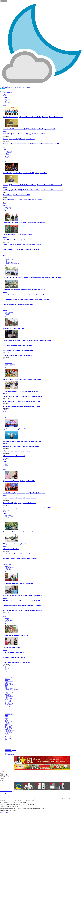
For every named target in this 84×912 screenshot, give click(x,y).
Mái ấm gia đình (8, 705)
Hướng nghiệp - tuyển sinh (10, 364)
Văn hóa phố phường (9, 704)
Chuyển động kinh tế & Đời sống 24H (12, 263)
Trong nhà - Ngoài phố (9, 703)
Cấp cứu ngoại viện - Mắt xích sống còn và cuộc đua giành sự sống (22, 441)
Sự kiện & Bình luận (9, 151)
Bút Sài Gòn (7, 156)
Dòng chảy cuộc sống (9, 620)
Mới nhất (5, 131)
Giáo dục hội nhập (8, 365)
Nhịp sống (7, 463)
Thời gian (2, 774)
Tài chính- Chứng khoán (9, 259)
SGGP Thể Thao (9, 87)
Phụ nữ (4, 613)
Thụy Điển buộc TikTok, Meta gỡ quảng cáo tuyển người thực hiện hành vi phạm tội (27, 340)
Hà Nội (6, 739)
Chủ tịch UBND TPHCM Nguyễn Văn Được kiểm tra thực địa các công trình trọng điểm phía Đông (32, 277)
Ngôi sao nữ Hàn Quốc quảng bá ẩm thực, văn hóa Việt (19, 481)
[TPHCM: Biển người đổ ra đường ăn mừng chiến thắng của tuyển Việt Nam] (11, 170)
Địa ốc (6, 258)
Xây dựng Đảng (8, 101)
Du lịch (6, 260)
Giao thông (7, 154)
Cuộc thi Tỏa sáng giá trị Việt (10, 750)
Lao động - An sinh (6, 561)
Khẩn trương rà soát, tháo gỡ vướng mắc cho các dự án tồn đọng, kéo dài (24, 289)
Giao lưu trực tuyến (8, 751)
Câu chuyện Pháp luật (9, 208)
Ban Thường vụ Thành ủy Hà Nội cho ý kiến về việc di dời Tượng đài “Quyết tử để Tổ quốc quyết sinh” (33, 190)
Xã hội (4, 147)
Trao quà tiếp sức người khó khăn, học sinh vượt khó (18, 583)
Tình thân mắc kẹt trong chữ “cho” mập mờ (15, 635)
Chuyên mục (2, 775)
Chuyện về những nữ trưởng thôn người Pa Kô (16, 662)
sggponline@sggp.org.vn (10, 794)
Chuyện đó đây (8, 314)
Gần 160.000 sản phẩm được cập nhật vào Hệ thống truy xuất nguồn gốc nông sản (26, 299)
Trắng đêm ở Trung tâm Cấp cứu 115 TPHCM (16, 451)
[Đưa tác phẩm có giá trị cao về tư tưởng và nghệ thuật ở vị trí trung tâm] (11, 490)
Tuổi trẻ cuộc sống (8, 155)
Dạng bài (2, 776)
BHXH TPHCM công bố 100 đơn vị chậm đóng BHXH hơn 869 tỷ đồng (23, 600)
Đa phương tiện (8, 709)
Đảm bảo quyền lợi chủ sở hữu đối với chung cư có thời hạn (20, 558)
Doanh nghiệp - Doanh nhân (10, 262)
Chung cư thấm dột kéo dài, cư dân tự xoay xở (16, 553)
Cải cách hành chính (8, 152)
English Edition (3, 87)
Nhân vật (6, 464)
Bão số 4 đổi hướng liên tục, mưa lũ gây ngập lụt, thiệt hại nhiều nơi (22, 199)
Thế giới (4, 307)
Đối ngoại (7, 102)
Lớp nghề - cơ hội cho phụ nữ (11, 647)
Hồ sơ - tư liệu (7, 313)
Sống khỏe (5, 409)
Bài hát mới (7, 745)
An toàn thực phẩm (8, 413)
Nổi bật (4, 105)
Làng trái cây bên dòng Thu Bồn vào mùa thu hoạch (18, 304)
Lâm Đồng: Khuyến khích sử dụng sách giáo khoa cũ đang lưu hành (22, 379)
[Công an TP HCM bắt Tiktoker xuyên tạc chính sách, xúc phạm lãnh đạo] (11, 220)
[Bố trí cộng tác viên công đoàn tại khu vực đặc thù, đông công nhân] (11, 593)
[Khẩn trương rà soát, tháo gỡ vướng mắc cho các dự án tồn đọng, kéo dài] (11, 287)
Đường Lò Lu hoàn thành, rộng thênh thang (15, 544)
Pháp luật (4, 203)
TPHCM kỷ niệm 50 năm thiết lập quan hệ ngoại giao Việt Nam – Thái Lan (25, 134)
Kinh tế (4, 252)
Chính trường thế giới (9, 312)
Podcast (6, 748)
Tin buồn (6, 157)
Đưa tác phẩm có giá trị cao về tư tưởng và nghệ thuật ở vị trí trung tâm (24, 493)
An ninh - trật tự (8, 207)
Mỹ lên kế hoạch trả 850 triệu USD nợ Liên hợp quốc (18, 350)
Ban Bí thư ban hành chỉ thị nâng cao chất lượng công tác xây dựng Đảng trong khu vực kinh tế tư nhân (33, 117)
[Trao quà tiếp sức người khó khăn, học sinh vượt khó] (11, 581)
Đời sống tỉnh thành (8, 738)
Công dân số (7, 706)
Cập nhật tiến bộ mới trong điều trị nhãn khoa (16, 429)
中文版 (23, 87)
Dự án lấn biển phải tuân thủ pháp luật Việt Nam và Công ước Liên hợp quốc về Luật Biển (29, 129)
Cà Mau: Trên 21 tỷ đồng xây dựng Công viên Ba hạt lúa (19, 503)
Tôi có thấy (7, 702)
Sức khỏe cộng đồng (9, 414)
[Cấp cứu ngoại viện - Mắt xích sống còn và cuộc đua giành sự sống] (11, 438)
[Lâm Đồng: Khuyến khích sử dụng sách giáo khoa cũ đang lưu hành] (11, 376)
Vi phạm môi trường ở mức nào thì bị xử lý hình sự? (18, 531)
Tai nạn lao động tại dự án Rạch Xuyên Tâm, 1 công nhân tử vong (22, 244)
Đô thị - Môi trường (8, 708)
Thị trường (7, 257)
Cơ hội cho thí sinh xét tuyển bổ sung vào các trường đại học (20, 391)
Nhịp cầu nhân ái (8, 724)
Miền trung (7, 741)
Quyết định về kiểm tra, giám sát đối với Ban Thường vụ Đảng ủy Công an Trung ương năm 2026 (31, 143)
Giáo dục (4, 358)
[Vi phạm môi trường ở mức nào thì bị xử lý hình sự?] (11, 529)
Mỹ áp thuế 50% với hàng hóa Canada (14, 328)
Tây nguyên (7, 742)
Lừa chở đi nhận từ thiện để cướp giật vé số (15, 239)
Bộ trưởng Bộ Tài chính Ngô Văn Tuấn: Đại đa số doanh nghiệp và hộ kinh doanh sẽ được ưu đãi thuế (32, 185)
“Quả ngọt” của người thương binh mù (14, 657)
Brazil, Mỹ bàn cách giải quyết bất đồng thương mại (18, 345)
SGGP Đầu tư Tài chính (17, 87)
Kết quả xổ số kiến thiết (9, 754)
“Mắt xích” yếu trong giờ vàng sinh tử (14, 456)
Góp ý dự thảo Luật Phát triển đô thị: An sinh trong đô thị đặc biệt (22, 610)
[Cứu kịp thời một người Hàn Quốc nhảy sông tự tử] (11, 232)
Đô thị (6, 153)
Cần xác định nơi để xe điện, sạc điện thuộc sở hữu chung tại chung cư (23, 294)
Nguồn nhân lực (8, 568)
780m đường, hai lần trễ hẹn (11, 549)
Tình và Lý (7, 619)
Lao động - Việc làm (8, 569)
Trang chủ (4, 94)
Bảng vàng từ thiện (8, 727)
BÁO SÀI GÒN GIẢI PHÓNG (6, 92)
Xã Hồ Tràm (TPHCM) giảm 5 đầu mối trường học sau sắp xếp (21, 401)
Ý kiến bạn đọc (8, 515)
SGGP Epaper (27, 87)
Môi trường (7, 158)
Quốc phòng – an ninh (9, 99)
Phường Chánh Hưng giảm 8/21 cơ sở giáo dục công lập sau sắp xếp (22, 396)
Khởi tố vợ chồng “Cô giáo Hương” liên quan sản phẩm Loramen (22, 249)
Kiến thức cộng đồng (9, 707)
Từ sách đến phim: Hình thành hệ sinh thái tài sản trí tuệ (19, 498)
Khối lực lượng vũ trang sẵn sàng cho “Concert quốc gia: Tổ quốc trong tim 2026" (27, 507)
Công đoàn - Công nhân (9, 567)
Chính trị (4, 95)
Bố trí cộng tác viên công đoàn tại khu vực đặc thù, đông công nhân (22, 595)
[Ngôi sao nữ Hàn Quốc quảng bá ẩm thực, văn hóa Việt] (11, 478)
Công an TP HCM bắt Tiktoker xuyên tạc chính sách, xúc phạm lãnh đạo (24, 222)
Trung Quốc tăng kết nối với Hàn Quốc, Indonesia (17, 355)
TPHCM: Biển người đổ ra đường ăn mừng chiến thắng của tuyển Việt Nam (25, 173)
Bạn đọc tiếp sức (8, 726)
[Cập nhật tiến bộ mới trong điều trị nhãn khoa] (11, 426)
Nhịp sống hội (7, 618)
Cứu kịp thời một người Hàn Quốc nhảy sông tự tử (17, 234)
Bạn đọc (4, 511)
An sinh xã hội (7, 566)
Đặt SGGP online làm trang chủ (6, 812)
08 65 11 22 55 (3, 794)
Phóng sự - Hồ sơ (8, 749)
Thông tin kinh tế (8, 752)
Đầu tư (6, 261)
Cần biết (6, 753)
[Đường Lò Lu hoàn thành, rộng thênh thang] (11, 541)
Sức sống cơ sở (8, 701)
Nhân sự (6, 100)
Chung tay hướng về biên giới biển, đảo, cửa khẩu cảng (19, 139)
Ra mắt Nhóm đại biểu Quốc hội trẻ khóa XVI (16, 195)
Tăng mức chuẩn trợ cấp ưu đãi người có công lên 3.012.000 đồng (22, 605)
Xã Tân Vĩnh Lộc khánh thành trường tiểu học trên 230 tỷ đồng (21, 406)
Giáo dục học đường (8, 363)
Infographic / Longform (9, 744)
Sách (6, 466)
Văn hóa (4, 459)
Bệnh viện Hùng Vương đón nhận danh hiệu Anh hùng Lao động (21, 446)
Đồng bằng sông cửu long (9, 740)
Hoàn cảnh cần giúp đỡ (9, 725)
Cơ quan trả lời (7, 517)
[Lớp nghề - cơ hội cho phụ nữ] (11, 645)
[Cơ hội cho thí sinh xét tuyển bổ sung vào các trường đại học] (11, 388)
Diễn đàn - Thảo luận (9, 516)
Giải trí (6, 465)
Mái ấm (6, 621)
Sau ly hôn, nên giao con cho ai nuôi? (13, 652)
